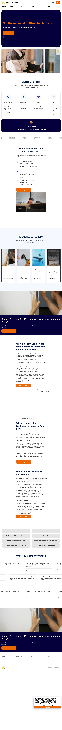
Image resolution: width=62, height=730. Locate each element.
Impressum (47, 6)
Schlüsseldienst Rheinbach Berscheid (16, 531)
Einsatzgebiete (13, 6)
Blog (33, 6)
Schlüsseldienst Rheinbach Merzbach (16, 545)
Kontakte (39, 6)
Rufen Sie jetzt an (8, 33)
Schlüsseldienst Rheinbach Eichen (16, 540)
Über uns (27, 6)
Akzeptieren (47, 707)
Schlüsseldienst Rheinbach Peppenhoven (45, 545)
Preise (20, 6)
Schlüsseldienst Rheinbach (46, 535)
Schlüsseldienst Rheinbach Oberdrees (16, 535)
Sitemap (47, 658)
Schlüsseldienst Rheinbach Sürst (45, 531)
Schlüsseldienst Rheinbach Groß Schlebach (45, 540)
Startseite (4, 6)
